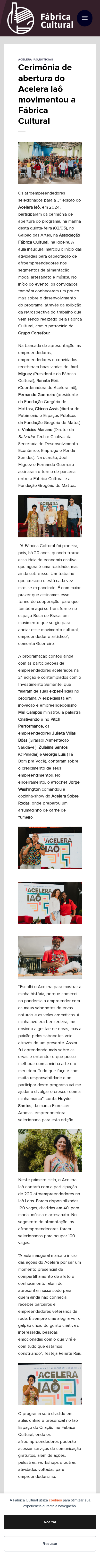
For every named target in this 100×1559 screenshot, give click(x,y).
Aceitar (49, 1522)
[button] (84, 18)
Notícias (46, 59)
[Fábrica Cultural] (40, 18)
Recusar (49, 1544)
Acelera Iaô (28, 59)
